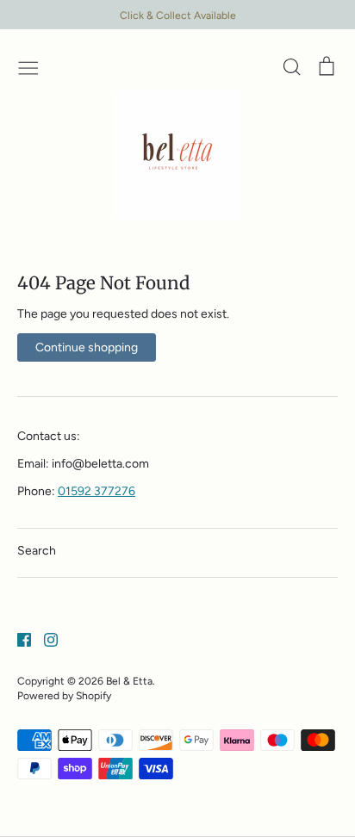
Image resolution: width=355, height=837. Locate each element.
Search (36, 550)
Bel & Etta (129, 680)
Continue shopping (86, 347)
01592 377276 (96, 491)
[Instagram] (44, 638)
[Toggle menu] (28, 66)
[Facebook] (17, 638)
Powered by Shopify (64, 695)
